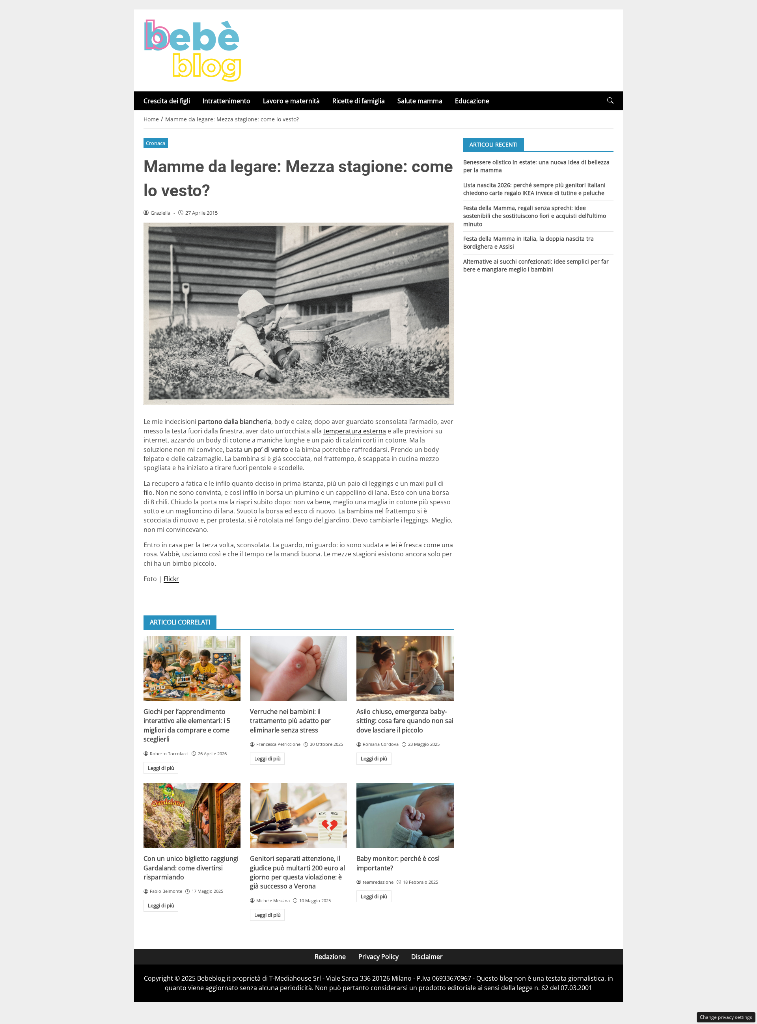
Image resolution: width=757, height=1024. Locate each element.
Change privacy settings (726, 1017)
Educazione (472, 101)
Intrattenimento (226, 101)
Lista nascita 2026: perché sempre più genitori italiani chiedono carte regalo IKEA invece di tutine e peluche (534, 188)
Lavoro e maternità (291, 101)
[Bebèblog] (192, 49)
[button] (610, 100)
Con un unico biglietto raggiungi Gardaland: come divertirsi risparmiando (191, 867)
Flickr (171, 578)
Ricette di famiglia (358, 101)
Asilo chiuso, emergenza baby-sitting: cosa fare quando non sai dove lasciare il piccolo (404, 720)
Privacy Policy (378, 956)
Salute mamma (419, 101)
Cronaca (155, 143)
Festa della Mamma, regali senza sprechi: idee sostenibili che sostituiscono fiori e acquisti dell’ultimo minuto (534, 215)
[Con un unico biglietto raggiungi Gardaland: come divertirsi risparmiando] (192, 815)
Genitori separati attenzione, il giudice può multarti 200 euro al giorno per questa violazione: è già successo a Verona (297, 872)
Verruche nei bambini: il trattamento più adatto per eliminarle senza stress (290, 720)
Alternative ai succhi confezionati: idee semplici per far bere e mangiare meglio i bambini (536, 265)
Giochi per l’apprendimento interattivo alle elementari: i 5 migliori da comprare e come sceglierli (187, 725)
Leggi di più (161, 767)
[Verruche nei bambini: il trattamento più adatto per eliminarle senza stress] (298, 668)
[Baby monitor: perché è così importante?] (404, 815)
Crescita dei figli (167, 101)
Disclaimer (427, 956)
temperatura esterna (354, 431)
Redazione (330, 956)
